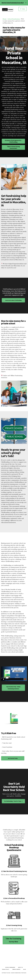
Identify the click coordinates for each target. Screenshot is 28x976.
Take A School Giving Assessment (13, 147)
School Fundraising (14, 19)
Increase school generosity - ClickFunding (13, 141)
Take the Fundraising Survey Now (13, 940)
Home (4, 19)
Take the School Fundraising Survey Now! (12, 3)
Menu (23, 9)
